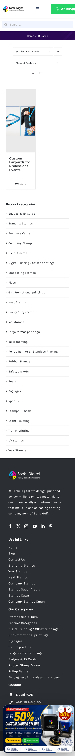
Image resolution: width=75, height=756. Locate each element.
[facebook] (10, 526)
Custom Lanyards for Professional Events (19, 164)
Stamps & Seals (20, 411)
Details (22, 184)
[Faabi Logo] (13, 7)
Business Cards (19, 233)
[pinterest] (51, 526)
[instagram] (26, 526)
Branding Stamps (20, 223)
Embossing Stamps (22, 273)
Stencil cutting (18, 421)
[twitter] (18, 526)
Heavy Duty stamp (21, 312)
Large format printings (24, 332)
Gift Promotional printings (26, 292)
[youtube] (35, 526)
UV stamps (16, 440)
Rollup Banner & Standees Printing (33, 351)
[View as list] (41, 73)
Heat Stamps (17, 302)
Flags (12, 282)
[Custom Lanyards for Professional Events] (20, 120)
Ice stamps (16, 322)
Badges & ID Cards (21, 213)
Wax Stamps (17, 450)
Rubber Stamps (19, 361)
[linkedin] (43, 526)
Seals (12, 381)
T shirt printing (19, 430)
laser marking (18, 342)
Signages (14, 391)
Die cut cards (17, 253)
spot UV (13, 401)
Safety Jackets (18, 371)
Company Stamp (20, 243)
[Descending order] (58, 51)
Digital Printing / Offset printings (31, 263)
